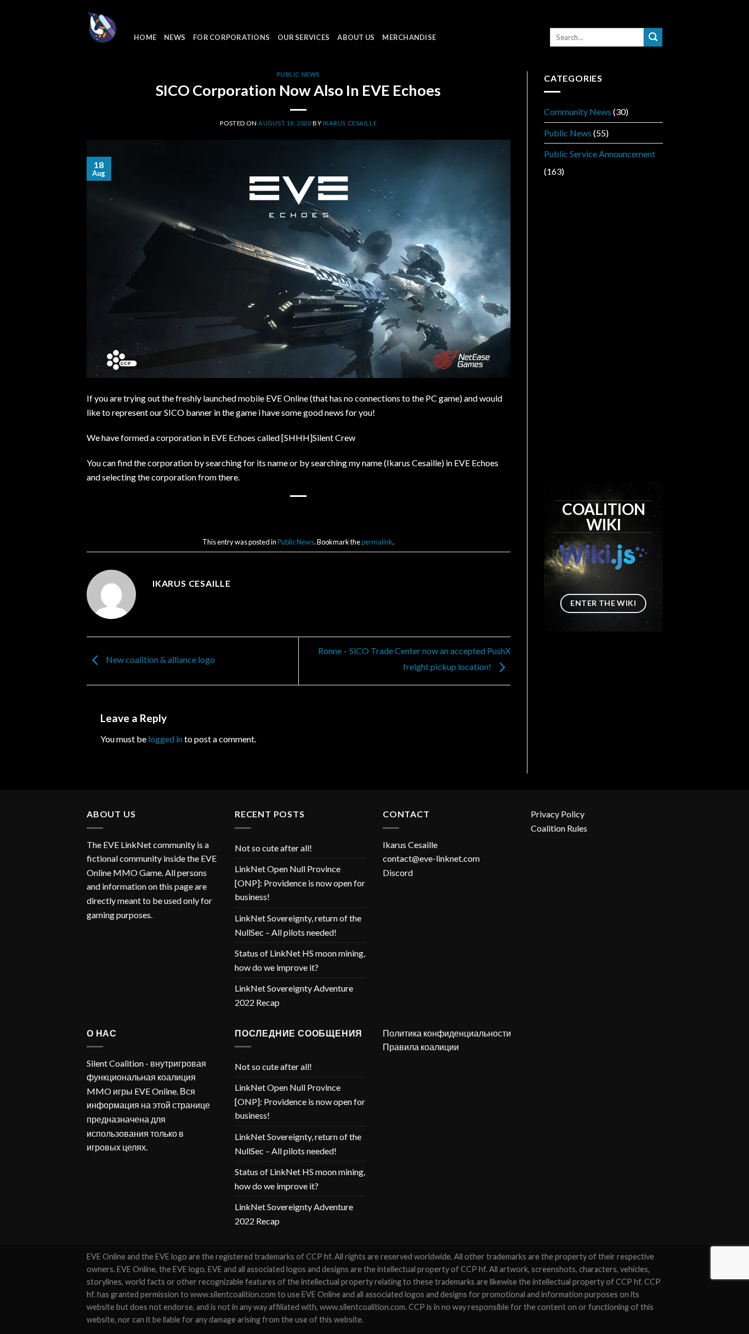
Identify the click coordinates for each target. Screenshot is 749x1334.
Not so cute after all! (273, 848)
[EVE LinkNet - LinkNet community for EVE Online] (102, 27)
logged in (165, 739)
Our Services (303, 37)
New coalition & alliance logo (159, 660)
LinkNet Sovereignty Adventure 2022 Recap (294, 995)
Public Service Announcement (599, 153)
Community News (577, 111)
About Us (355, 37)
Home (145, 37)
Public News (298, 74)
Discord (398, 872)
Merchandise (409, 37)
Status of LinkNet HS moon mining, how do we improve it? (300, 960)
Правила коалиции (421, 1046)
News (174, 37)
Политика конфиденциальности (447, 1033)
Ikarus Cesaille (350, 123)
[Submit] (653, 37)
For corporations (231, 37)
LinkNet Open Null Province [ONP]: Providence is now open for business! (300, 882)
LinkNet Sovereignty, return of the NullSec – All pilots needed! (298, 925)
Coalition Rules (559, 828)
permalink (377, 541)
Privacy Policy (558, 814)
